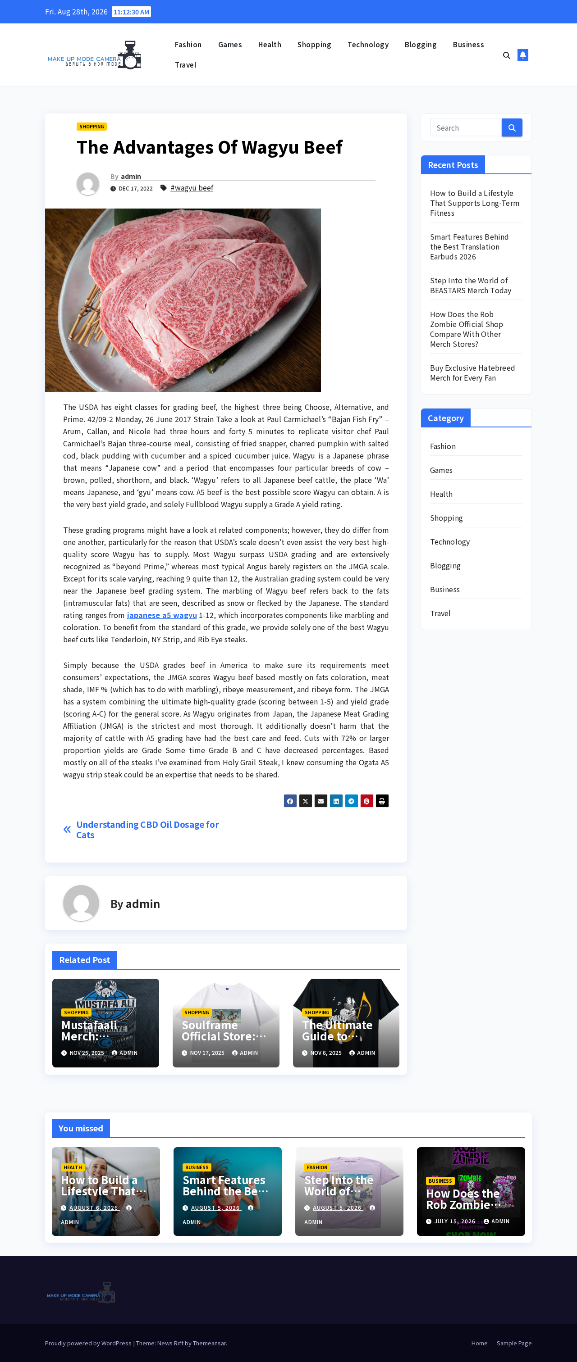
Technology (368, 44)
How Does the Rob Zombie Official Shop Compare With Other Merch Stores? (467, 329)
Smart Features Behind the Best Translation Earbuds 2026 (469, 246)
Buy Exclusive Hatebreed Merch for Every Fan (473, 372)
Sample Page (514, 1343)
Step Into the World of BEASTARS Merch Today (471, 285)
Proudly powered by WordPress (89, 1343)
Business (468, 44)
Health (269, 44)
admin (131, 176)
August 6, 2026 (94, 1207)
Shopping (314, 44)
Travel (185, 64)
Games (230, 44)
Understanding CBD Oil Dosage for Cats (147, 829)
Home (480, 1343)
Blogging (421, 44)
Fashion (188, 44)
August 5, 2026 (216, 1207)
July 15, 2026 (456, 1221)
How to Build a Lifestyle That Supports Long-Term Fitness (475, 202)
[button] (506, 55)
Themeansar (209, 1343)
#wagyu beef (191, 187)
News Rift (170, 1343)
